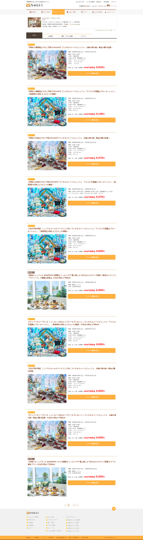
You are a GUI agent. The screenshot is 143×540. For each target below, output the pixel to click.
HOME (34, 12)
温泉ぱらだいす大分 (73, 531)
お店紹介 (50, 36)
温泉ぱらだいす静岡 (73, 522)
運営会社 (28, 537)
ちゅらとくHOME (33, 517)
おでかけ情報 (98, 12)
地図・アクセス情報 (67, 36)
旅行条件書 (85, 537)
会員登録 (106, 2)
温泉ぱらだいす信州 (73, 525)
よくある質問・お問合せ (93, 2)
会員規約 (30, 522)
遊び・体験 (72, 12)
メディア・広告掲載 (47, 537)
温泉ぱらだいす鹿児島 (74, 520)
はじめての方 (80, 2)
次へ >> (75, 505)
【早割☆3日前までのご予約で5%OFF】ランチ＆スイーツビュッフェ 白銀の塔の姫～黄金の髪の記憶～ (69, 138)
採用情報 (36, 537)
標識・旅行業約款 (74, 537)
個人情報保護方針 (61, 537)
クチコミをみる (75, 24)
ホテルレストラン (59, 12)
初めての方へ (32, 519)
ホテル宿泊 (46, 12)
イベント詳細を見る (92, 73)
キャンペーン (111, 12)
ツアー (85, 12)
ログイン (114, 2)
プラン (34, 35)
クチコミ (83, 36)
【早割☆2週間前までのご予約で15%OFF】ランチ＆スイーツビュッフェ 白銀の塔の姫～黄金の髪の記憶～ (70, 47)
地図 (66, 24)
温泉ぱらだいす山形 (73, 528)
